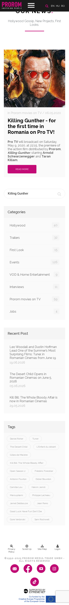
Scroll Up (26, 549)
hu (58, 5)
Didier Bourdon (43, 479)
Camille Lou (16, 487)
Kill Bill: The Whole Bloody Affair (26, 463)
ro (63, 5)
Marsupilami (16, 495)
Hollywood (34, 225)
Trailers (34, 238)
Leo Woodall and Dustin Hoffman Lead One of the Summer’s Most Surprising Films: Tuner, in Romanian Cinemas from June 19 (33, 354)
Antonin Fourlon (18, 479)
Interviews (34, 287)
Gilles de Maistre (19, 455)
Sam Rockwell (41, 519)
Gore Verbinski (17, 519)
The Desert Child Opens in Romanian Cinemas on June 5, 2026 (31, 380)
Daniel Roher (16, 438)
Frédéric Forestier (44, 471)
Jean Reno (42, 503)
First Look (34, 250)
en (52, 5)
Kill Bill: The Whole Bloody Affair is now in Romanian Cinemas (34, 402)
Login (57, 549)
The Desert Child (18, 446)
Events (34, 262)
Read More (22, 169)
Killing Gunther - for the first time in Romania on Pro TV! (32, 126)
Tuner (35, 438)
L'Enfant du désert (46, 446)
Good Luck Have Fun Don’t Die (26, 511)
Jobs (34, 311)
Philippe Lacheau (41, 495)
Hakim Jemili (38, 487)
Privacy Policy (11, 550)
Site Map (42, 549)
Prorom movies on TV (34, 299)
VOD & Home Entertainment (34, 274)
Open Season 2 (17, 471)
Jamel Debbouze (19, 503)
